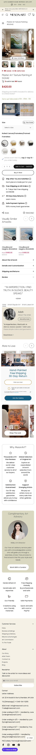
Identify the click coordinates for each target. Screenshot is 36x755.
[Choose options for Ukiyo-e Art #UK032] (16, 427)
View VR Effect (19, 58)
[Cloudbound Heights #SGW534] (9, 234)
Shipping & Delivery (9, 634)
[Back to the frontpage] (3, 23)
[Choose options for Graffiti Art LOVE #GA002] (11, 427)
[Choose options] (14, 238)
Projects (5, 662)
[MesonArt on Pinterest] (19, 745)
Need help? (30, 213)
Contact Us (6, 659)
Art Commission (8, 640)
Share (7, 213)
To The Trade (6, 643)
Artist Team (6, 656)
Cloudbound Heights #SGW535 (26, 248)
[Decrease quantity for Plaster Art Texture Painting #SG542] (4, 166)
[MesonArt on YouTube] (13, 745)
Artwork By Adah (25, 319)
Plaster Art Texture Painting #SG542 (17, 23)
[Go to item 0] (5, 64)
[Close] (32, 355)
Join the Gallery (18, 398)
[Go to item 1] (13, 64)
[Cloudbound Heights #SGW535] (26, 234)
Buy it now (18, 172)
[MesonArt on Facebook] (3, 745)
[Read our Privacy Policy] (30, 392)
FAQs (4, 628)
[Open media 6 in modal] (30, 32)
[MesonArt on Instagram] (8, 745)
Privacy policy (16, 392)
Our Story (5, 653)
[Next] (33, 9)
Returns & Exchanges (9, 637)
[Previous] (3, 9)
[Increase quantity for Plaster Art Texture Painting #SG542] (9, 166)
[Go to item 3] (28, 64)
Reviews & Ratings (8, 631)
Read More (8, 335)
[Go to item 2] (21, 64)
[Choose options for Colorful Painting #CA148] (6, 427)
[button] (31, 218)
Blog (3, 665)
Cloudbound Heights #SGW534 (9, 248)
